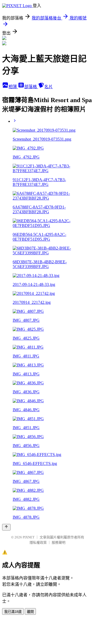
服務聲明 (58, 542)
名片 (48, 87)
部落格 (31, 87)
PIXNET (29, 537)
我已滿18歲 (13, 612)
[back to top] (6, 527)
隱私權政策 (38, 542)
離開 (30, 612)
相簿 (13, 87)
